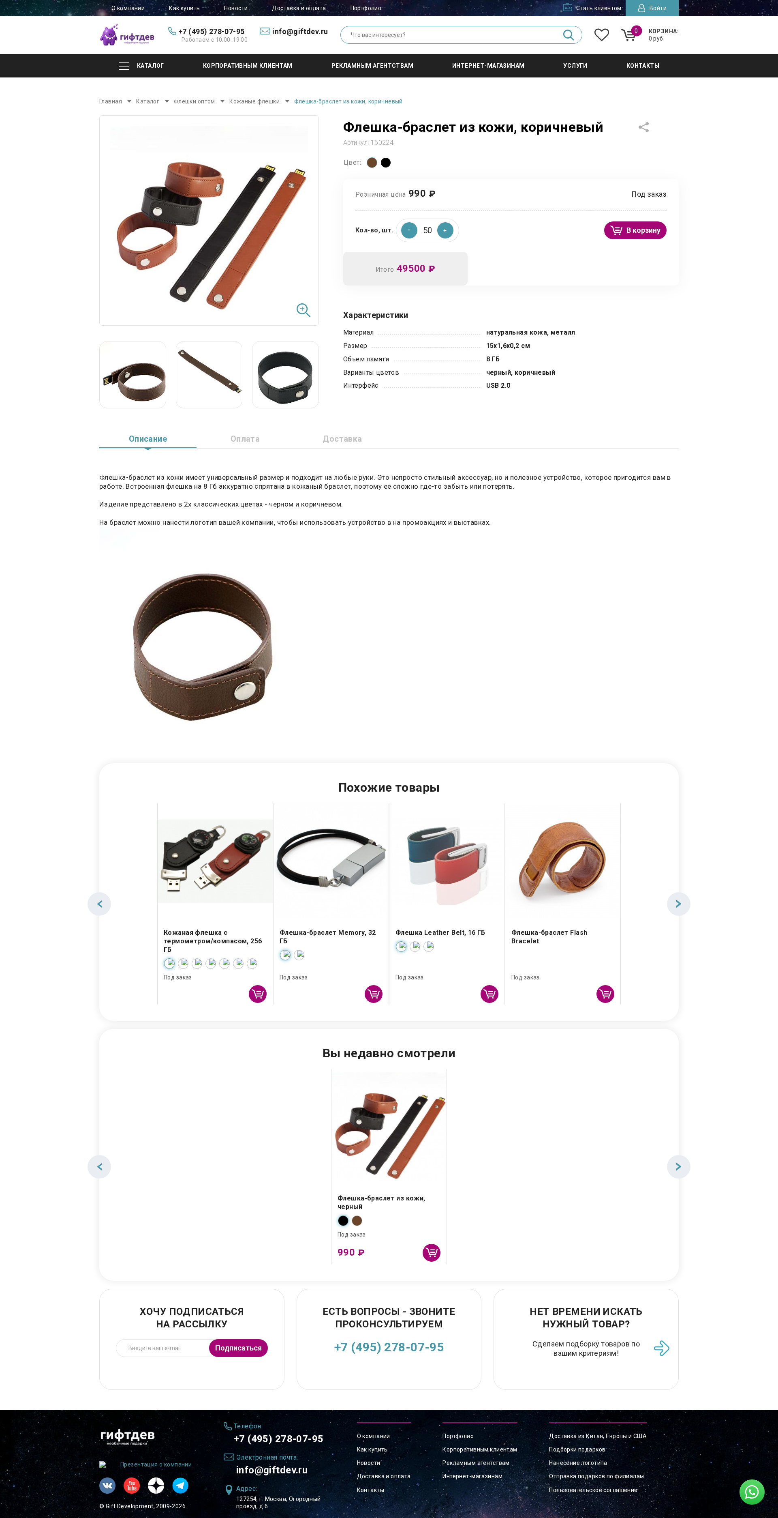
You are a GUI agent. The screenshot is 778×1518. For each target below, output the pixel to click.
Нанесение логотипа (578, 1463)
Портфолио (366, 8)
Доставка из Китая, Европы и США (598, 1436)
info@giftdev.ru (272, 1470)
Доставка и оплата (299, 8)
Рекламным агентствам (475, 1463)
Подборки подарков (577, 1449)
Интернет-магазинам (472, 1476)
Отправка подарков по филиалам (596, 1476)
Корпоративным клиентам (479, 1449)
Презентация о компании (156, 1464)
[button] (445, 230)
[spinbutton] (427, 230)
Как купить (184, 8)
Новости (236, 8)
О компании (128, 8)
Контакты (370, 1490)
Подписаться (238, 1348)
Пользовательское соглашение (593, 1490)
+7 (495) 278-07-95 (389, 1347)
